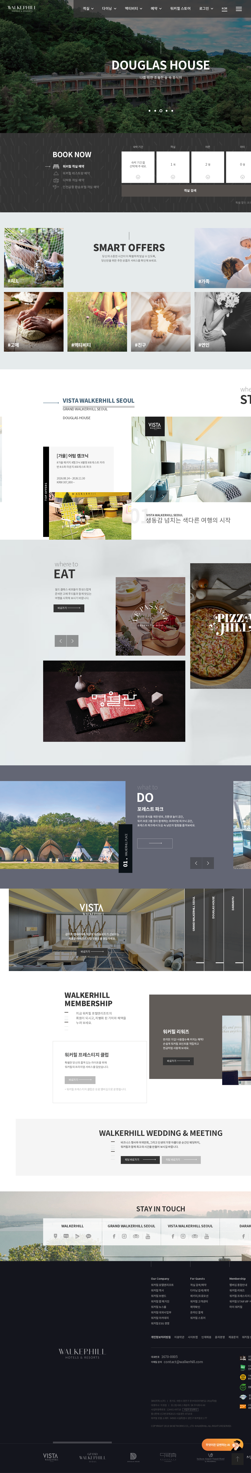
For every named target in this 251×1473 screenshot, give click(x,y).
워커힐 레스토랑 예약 (76, 173)
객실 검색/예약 (198, 1285)
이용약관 (179, 1337)
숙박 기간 (138, 147)
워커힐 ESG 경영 (160, 1323)
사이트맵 (193, 1337)
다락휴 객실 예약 (73, 180)
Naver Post (55, 1236)
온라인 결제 (196, 1312)
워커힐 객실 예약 (73, 167)
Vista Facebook (173, 1236)
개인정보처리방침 (161, 1337)
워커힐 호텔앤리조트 (162, 1285)
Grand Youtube (148, 1236)
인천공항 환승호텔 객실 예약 (81, 187)
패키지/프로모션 (199, 1296)
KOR (224, 8)
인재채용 (206, 1337)
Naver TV (77, 1236)
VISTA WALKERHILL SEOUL (99, 401)
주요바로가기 (239, 9)
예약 (154, 9)
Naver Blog (66, 1236)
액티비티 (131, 9)
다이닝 (107, 9)
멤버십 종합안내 (238, 1285)
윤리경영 (220, 1337)
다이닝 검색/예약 (199, 1290)
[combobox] (172, 167)
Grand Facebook (114, 1236)
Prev (151, 496)
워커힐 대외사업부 (161, 1312)
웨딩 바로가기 (132, 1159)
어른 (207, 147)
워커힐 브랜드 (158, 1296)
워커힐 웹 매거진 (160, 1301)
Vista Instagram (183, 1236)
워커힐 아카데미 (160, 1318)
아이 (242, 147)
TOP (237, 1459)
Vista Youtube (207, 1236)
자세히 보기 (27, 287)
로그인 (204, 9)
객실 (86, 9)
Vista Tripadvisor (195, 1236)
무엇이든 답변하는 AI (222, 1445)
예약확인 (195, 1307)
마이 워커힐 (235, 1307)
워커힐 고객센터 (199, 1301)
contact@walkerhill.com (183, 1362)
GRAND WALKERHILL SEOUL (85, 409)
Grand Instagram (124, 1236)
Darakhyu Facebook (243, 1236)
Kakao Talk (88, 1236)
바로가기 (62, 608)
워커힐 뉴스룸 (158, 1307)
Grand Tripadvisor (136, 1236)
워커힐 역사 (157, 1290)
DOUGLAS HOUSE (77, 418)
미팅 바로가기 (173, 1159)
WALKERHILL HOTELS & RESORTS (22, 9)
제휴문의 (233, 1337)
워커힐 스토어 (180, 9)
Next (163, 496)
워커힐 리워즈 (237, 1290)
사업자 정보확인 (190, 1409)
